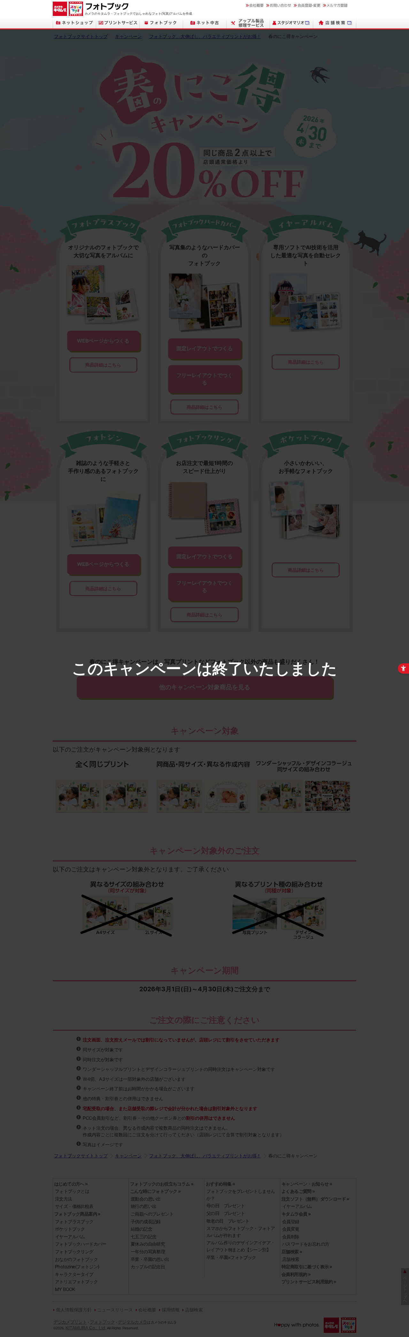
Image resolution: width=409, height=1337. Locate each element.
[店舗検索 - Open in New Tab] (334, 22)
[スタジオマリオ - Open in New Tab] (291, 22)
